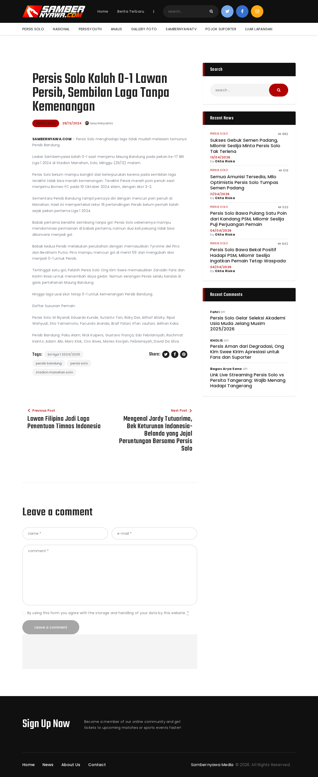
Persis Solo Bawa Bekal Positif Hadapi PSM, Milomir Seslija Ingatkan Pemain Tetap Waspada (248, 255)
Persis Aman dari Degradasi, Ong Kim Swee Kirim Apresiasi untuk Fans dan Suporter (247, 352)
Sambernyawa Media (213, 765)
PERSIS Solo (45, 123)
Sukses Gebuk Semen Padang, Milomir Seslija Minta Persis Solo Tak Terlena (245, 146)
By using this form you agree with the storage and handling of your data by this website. (108, 612)
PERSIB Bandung (49, 363)
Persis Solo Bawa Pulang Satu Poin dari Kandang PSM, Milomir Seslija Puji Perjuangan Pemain (248, 219)
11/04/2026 (220, 194)
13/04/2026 (220, 157)
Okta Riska (225, 161)
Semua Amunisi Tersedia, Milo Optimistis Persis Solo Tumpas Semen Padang (244, 182)
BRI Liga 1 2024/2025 (64, 354)
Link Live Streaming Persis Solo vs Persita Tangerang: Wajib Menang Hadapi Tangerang (247, 380)
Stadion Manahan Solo (54, 372)
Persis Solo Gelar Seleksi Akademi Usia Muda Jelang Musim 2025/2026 (247, 323)
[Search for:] (249, 90)
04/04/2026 (221, 230)
